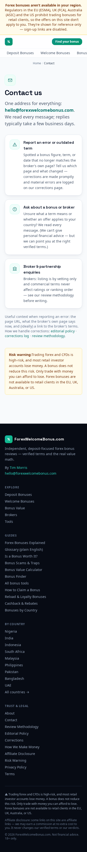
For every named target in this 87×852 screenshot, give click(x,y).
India (9, 638)
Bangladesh (14, 678)
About (9, 713)
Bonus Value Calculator (23, 569)
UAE (8, 685)
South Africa (15, 651)
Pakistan (11, 671)
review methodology (48, 336)
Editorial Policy (17, 733)
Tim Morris (18, 467)
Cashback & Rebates (21, 603)
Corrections (14, 740)
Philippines (14, 665)
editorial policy (63, 331)
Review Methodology (21, 726)
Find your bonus (67, 41)
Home (37, 63)
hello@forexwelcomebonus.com (39, 110)
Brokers (11, 514)
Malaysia (12, 658)
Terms (10, 774)
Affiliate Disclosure (20, 753)
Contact (11, 720)
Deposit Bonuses (20, 53)
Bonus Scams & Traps (22, 563)
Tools (9, 521)
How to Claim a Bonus (22, 590)
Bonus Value (15, 508)
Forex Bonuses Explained (25, 542)
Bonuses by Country (21, 610)
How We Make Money (22, 747)
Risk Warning (15, 760)
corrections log (17, 336)
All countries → (17, 692)
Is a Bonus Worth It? (21, 556)
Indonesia (13, 644)
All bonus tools (17, 583)
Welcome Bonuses (55, 53)
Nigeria (11, 631)
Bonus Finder (15, 576)
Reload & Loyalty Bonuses (25, 596)
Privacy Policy (15, 767)
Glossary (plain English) (24, 549)
